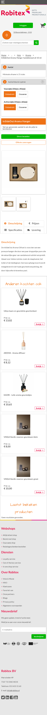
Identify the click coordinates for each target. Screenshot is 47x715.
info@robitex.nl (13, 690)
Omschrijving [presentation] (14, 223)
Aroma (28, 55)
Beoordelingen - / (22, 32)
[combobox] (17, 42)
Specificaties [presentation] (15, 230)
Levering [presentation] (36, 230)
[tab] (13, 223)
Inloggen (23, 25)
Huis (19, 55)
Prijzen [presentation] (35, 223)
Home (3, 55)
